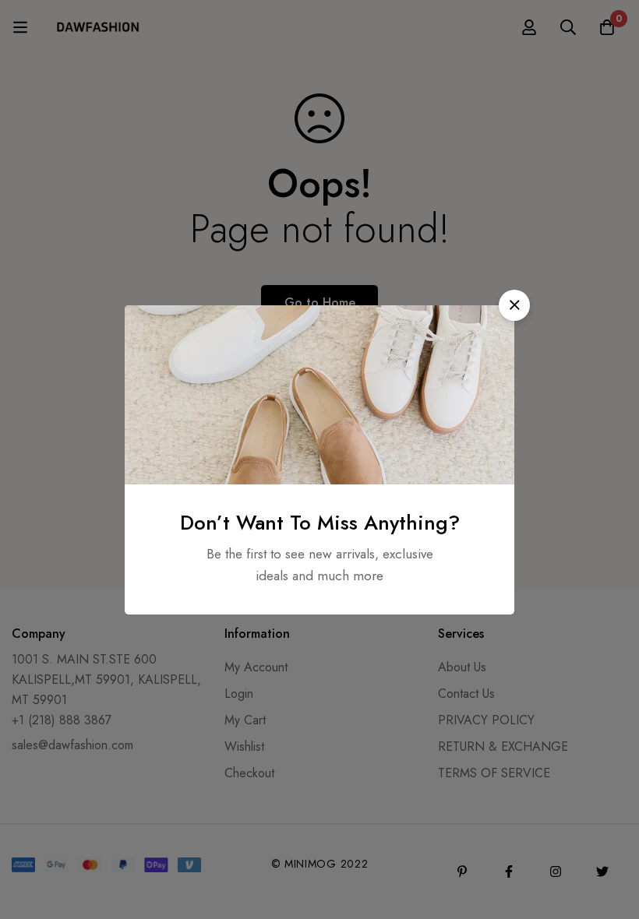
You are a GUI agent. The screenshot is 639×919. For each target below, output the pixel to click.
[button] (514, 305)
